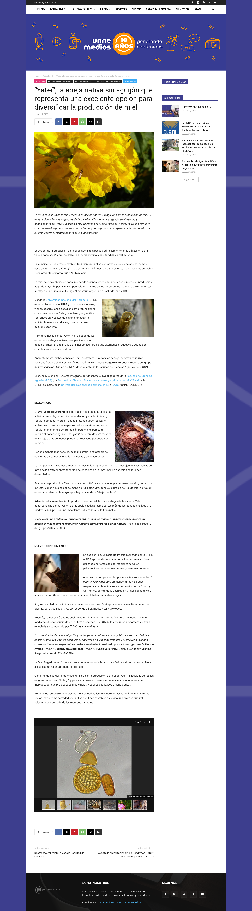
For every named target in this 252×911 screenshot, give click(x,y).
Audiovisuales (82, 9)
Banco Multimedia (158, 9)
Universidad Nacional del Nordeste (67, 299)
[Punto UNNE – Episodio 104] (170, 111)
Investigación (130, 81)
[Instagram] (198, 2)
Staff (198, 9)
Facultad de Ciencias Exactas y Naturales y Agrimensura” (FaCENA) (98, 380)
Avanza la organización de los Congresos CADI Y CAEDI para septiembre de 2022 (126, 854)
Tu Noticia (183, 9)
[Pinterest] (74, 121)
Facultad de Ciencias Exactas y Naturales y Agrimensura (98, 81)
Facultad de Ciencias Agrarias (60, 81)
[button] (213, 9)
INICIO (41, 9)
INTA (106, 384)
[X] (209, 2)
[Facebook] (192, 2)
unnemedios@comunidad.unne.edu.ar (120, 902)
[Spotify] (203, 2)
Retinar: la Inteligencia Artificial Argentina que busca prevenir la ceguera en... (199, 165)
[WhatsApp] (82, 121)
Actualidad (57, 9)
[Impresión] (98, 121)
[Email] (90, 121)
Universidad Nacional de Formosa (81, 384)
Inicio (36, 75)
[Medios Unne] (126, 42)
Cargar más (188, 179)
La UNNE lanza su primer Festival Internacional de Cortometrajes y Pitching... (197, 126)
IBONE (115, 384)
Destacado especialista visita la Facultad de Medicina (59, 854)
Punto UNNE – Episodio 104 (197, 106)
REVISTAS (121, 9)
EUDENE (136, 9)
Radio (104, 9)
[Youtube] (215, 2)
